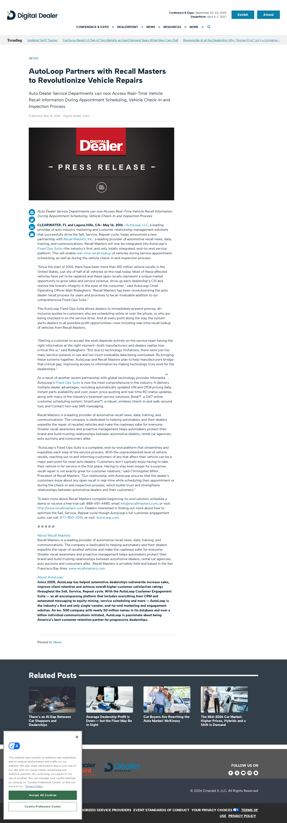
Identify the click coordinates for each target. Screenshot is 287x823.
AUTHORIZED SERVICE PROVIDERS (102, 810)
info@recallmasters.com (139, 503)
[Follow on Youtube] (243, 773)
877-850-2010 (71, 518)
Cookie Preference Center (43, 806)
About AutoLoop (50, 577)
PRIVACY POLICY (242, 816)
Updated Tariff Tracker (42, 40)
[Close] (77, 737)
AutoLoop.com (107, 518)
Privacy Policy (34, 786)
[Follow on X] (237, 773)
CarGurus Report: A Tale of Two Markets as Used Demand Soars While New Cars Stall (120, 40)
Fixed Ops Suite (49, 249)
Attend (268, 15)
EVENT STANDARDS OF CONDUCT (161, 810)
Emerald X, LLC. (215, 791)
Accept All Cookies (43, 795)
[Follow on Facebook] (230, 773)
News (33, 58)
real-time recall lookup (93, 253)
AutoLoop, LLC (137, 225)
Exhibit (243, 15)
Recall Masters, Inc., (78, 239)
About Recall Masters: (54, 535)
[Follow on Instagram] (249, 773)
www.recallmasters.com (86, 568)
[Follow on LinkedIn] (256, 773)
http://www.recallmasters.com (60, 508)
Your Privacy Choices (211, 810)
